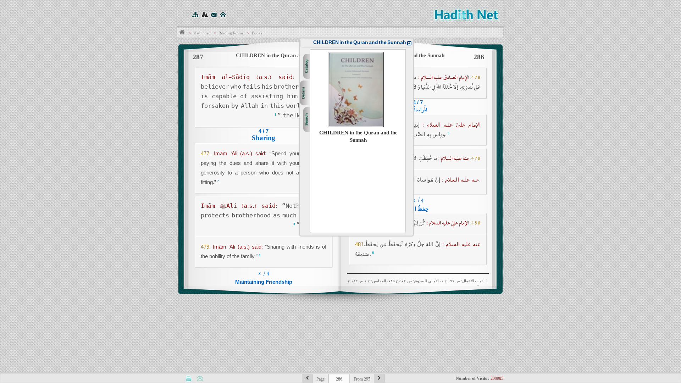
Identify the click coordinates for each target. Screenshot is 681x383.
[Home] (223, 14)
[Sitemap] (195, 14)
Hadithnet (202, 33)
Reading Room (230, 33)
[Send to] (200, 378)
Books (257, 33)
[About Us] (204, 14)
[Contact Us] (213, 14)
